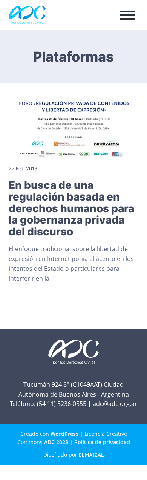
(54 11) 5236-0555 (61, 404)
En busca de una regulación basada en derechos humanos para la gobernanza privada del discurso (71, 208)
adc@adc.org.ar (115, 404)
